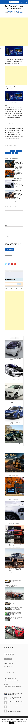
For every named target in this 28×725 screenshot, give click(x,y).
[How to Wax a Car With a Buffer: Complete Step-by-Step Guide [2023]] (7, 613)
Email (6, 231)
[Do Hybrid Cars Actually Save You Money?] (14, 510)
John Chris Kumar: (11, 710)
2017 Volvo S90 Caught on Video (16, 602)
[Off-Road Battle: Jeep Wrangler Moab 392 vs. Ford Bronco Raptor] (14, 534)
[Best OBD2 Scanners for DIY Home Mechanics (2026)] (14, 486)
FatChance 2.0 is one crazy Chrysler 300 (11, 680)
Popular (7, 337)
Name (6, 225)
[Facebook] (9, 264)
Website (7, 236)
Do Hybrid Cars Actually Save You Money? (18, 182)
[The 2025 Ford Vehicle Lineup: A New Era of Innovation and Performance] (7, 608)
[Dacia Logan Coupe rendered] (7, 581)
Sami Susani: (10, 705)
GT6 (13, 152)
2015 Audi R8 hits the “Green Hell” (10, 678)
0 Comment (20, 12)
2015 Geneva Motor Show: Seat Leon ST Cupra (12, 686)
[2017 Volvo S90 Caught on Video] (7, 603)
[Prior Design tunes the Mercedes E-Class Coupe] (14, 593)
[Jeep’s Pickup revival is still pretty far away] (14, 434)
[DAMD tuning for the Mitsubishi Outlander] (14, 391)
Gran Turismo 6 (8, 152)
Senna (16, 152)
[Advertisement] (14, 32)
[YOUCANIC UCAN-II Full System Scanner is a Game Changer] (7, 618)
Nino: (9, 697)
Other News (17, 11)
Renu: (9, 693)
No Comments (16, 475)
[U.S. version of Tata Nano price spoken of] (14, 348)
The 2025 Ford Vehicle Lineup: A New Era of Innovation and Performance (16, 608)
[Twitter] (6, 264)
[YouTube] (15, 264)
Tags (17, 337)
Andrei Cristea (10, 11)
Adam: (9, 701)
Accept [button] (11, 723)
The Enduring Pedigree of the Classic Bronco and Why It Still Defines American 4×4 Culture (16, 569)
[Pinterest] (12, 264)
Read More (16, 723)
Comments (12, 337)
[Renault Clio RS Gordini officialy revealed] (14, 412)
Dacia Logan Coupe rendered (15, 580)
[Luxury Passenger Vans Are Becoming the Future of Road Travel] (14, 462)
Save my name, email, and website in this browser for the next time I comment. (14, 244)
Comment (7, 209)
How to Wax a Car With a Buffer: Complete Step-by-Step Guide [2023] (16, 613)
